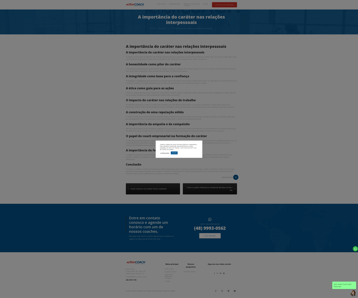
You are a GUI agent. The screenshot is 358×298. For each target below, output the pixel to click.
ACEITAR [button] (174, 153)
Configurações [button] (164, 153)
